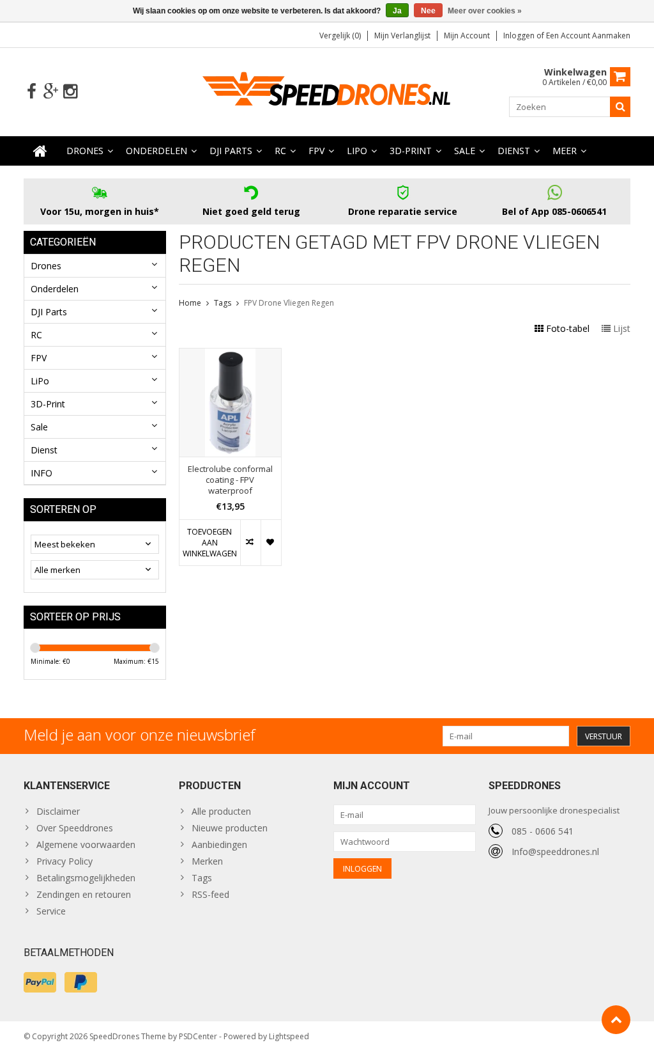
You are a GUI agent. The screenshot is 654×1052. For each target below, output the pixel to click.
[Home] (40, 151)
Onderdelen (156, 151)
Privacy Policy (64, 861)
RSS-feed (210, 894)
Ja (397, 10)
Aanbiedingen (219, 844)
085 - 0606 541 (543, 831)
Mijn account (467, 35)
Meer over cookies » (485, 10)
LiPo (357, 151)
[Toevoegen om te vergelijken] (250, 542)
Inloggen (519, 35)
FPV (316, 151)
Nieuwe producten (230, 828)
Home (190, 302)
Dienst (514, 151)
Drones (84, 151)
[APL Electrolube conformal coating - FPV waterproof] (230, 355)
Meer (564, 151)
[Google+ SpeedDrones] (51, 91)
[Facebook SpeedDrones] (32, 91)
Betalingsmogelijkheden (85, 878)
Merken (207, 861)
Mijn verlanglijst (402, 35)
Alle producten (221, 811)
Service (51, 911)
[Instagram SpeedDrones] (70, 91)
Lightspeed (289, 1036)
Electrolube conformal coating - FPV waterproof (230, 480)
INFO (41, 473)
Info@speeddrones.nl (555, 851)
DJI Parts (230, 151)
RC (280, 151)
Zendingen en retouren (83, 894)
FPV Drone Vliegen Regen (289, 302)
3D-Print (411, 151)
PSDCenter (198, 1036)
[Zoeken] (620, 107)
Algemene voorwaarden (85, 844)
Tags (222, 302)
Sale (464, 151)
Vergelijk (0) (340, 35)
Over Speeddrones (74, 828)
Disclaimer (58, 811)
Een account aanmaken (588, 35)
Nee (428, 10)
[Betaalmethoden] (40, 982)
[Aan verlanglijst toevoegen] (271, 542)
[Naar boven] (616, 1019)
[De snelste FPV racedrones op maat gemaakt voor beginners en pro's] (327, 90)
